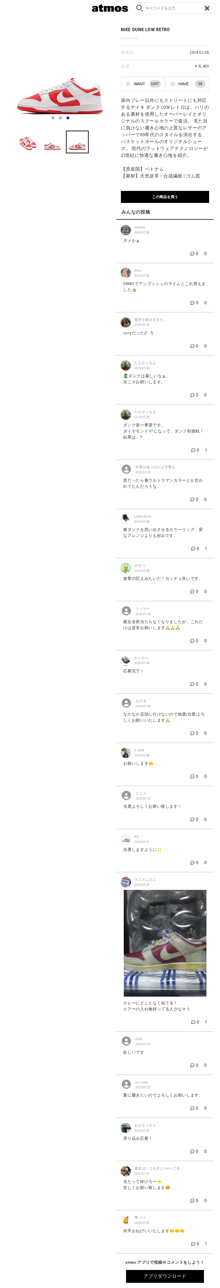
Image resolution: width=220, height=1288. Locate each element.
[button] (53, 117)
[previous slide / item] (15, 75)
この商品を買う (165, 197)
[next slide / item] (106, 75)
